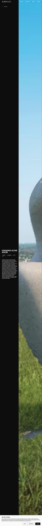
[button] (25, 524)
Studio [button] (33, 1)
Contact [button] (38, 1)
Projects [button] (21, 1)
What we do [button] (27, 1)
